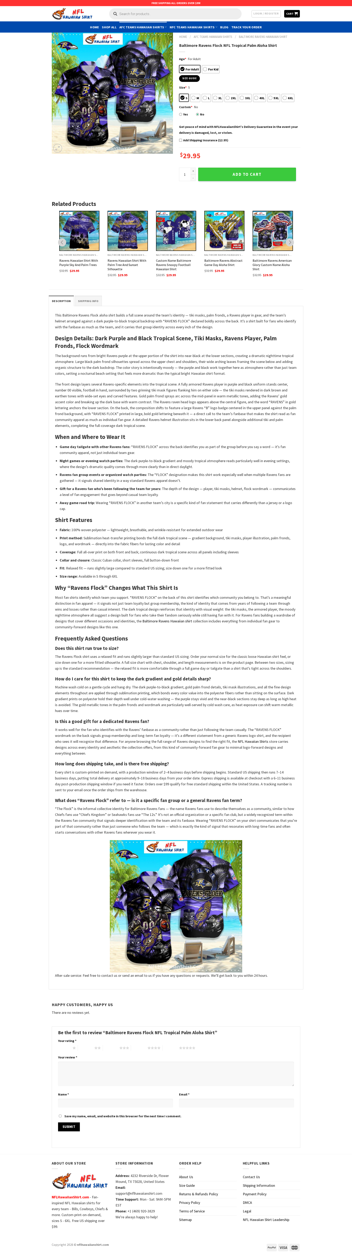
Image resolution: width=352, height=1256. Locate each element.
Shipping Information (259, 1185)
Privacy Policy (189, 1202)
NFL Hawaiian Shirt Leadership (266, 1219)
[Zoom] (57, 148)
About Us (186, 1177)
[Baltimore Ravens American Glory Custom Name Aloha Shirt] (224, 231)
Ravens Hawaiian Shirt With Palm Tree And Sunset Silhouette (78, 264)
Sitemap (185, 1219)
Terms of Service (192, 1211)
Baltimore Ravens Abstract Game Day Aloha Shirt (175, 262)
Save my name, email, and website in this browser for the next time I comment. (122, 1116)
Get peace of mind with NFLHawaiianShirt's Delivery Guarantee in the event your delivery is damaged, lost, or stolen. (238, 130)
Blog (224, 27)
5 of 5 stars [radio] (171, 1047)
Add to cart (247, 174)
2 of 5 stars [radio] (86, 1047)
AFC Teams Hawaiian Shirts (141, 27)
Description (61, 301)
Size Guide (187, 1185)
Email (184, 1094)
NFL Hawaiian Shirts (253, 741)
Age (182, 59)
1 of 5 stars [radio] (64, 1047)
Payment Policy (254, 1194)
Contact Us (251, 1177)
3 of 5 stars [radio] (111, 1047)
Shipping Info (88, 301)
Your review (67, 1057)
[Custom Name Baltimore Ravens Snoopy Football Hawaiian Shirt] (127, 231)
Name (63, 1094)
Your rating (67, 1041)
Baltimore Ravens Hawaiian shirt (167, 621)
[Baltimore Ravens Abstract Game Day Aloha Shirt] (176, 231)
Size (183, 87)
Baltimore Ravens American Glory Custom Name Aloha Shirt (224, 264)
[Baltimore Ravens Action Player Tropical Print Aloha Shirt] (273, 231)
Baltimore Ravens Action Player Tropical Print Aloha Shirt (272, 264)
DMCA (247, 1202)
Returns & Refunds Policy (198, 1194)
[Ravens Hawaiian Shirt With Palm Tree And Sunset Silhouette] (79, 231)
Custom (185, 107)
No (202, 114)
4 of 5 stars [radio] (139, 1047)
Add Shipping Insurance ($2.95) (205, 140)
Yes (185, 114)
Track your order (246, 27)
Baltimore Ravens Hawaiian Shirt (263, 37)
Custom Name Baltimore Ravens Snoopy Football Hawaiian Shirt (125, 264)
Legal (247, 1211)
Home (94, 27)
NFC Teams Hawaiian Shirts (192, 27)
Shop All (109, 27)
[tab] (61, 301)
